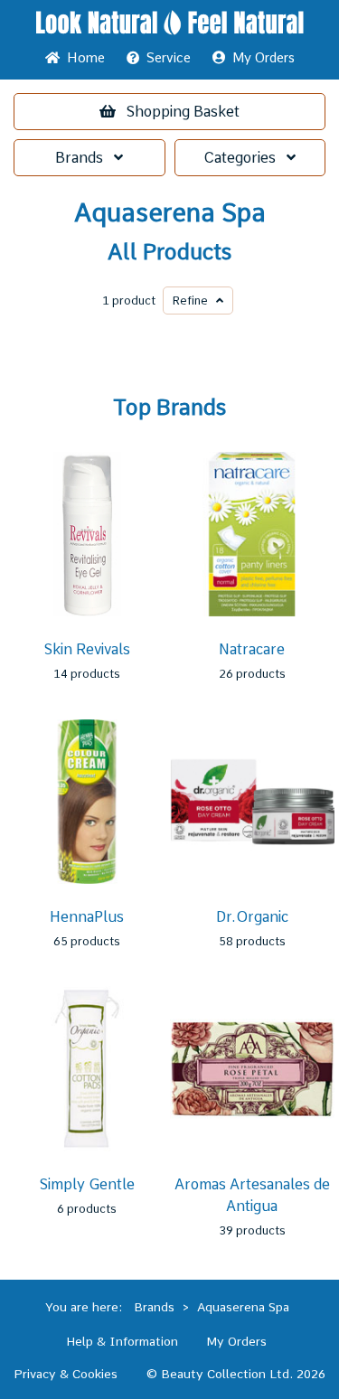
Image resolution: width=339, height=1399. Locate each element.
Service (168, 58)
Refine (194, 300)
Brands (84, 157)
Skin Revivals (87, 649)
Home (82, 58)
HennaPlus (87, 916)
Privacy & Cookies (66, 1373)
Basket (183, 111)
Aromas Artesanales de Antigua (252, 1195)
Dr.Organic (252, 916)
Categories (245, 157)
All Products (169, 252)
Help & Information (122, 1341)
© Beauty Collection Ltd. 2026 (235, 1373)
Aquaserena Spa (170, 213)
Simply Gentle (87, 1184)
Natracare (252, 649)
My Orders (260, 58)
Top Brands (169, 407)
